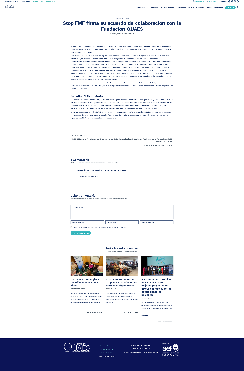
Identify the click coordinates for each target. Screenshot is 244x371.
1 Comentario (128, 34)
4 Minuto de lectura (95, 312)
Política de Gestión (107, 353)
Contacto (213, 1)
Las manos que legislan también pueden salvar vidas (85, 282)
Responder (98, 173)
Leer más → (75, 306)
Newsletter (199, 1)
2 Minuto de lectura (122, 19)
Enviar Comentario (81, 233)
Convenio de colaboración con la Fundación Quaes (101, 170)
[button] (237, 8)
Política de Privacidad (106, 349)
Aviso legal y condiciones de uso (107, 346)
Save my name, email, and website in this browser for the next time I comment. (99, 227)
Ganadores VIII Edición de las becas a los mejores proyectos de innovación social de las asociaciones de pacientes (156, 287)
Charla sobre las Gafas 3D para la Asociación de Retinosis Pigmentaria (121, 282)
